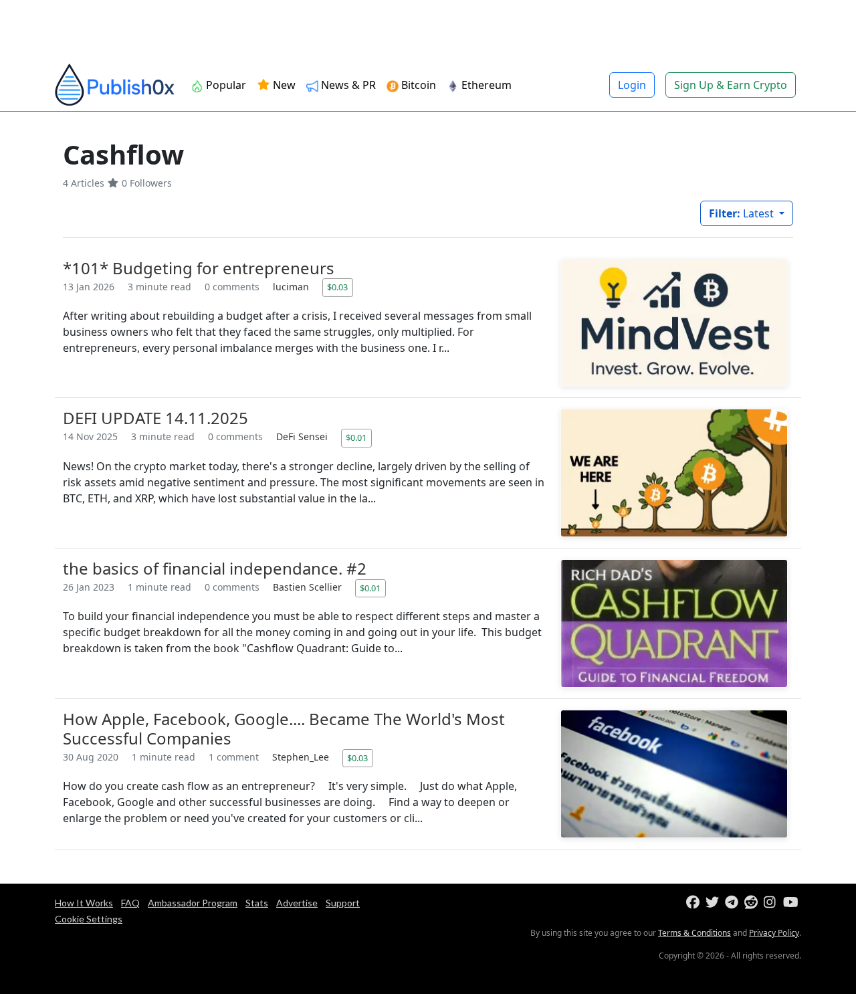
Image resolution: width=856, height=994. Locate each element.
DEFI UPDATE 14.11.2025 (155, 418)
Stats (256, 902)
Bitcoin (417, 85)
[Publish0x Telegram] (733, 902)
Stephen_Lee (302, 757)
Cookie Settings (88, 918)
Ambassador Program (192, 902)
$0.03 (337, 287)
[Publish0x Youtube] (791, 902)
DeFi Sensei (303, 436)
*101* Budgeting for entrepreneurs (198, 268)
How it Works (84, 902)
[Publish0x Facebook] (694, 902)
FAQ (130, 902)
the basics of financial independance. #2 (214, 568)
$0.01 (356, 437)
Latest (742, 213)
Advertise (297, 902)
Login (632, 85)
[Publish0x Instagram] (772, 902)
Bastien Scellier (308, 587)
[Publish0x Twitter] (714, 902)
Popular (224, 85)
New (283, 85)
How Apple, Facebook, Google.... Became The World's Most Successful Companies (284, 728)
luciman (292, 286)
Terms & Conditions (694, 932)
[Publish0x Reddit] (752, 902)
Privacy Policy (774, 932)
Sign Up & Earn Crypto (730, 85)
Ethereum (485, 85)
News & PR (347, 85)
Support (343, 902)
